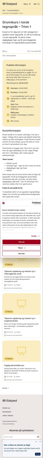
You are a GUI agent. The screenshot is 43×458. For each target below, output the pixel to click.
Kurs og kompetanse (13, 10)
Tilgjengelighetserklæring (9, 421)
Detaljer (34, 236)
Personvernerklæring (8, 424)
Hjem (3, 10)
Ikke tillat (21, 253)
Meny (26, 4)
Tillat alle (21, 242)
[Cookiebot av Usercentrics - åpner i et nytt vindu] (32, 203)
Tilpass (20, 248)
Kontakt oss (6, 408)
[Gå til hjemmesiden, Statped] (9, 4)
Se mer (4, 388)
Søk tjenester (6, 412)
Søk (35, 4)
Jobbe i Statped (7, 415)
